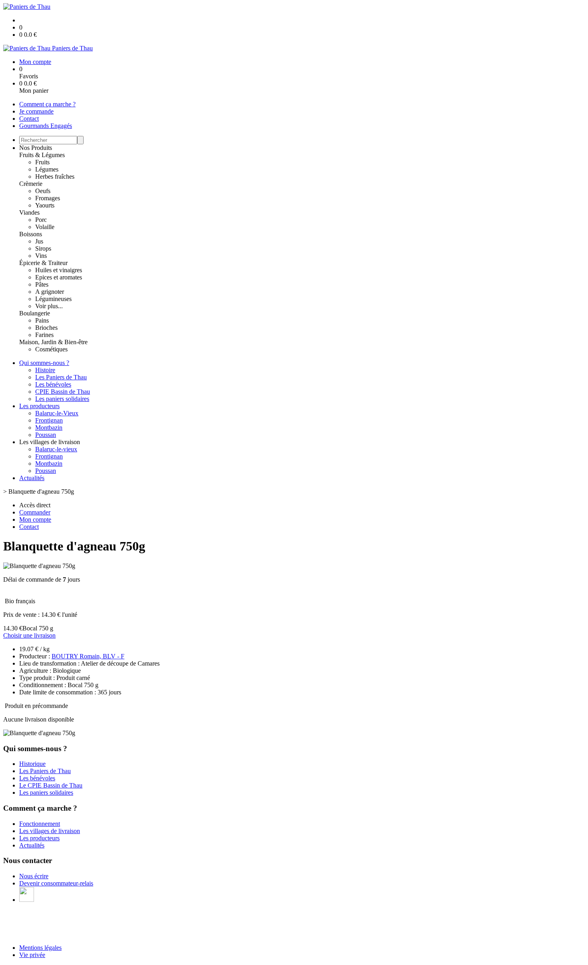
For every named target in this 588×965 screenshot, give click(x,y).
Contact (29, 118)
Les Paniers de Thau (61, 377)
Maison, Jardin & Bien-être (53, 342)
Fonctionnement (39, 823)
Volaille (44, 226)
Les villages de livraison (49, 830)
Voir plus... (49, 306)
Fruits (42, 162)
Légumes (46, 169)
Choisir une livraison (29, 635)
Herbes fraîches (54, 176)
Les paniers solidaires (62, 398)
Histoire (45, 370)
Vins (41, 255)
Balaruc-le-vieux (56, 449)
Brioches (46, 327)
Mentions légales (40, 947)
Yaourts (44, 205)
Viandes (29, 212)
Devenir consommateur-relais (56, 883)
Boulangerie (34, 313)
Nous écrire (33, 876)
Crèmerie (30, 183)
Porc (41, 219)
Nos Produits (35, 147)
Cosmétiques (51, 349)
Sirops (43, 248)
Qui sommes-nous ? (44, 362)
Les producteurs (39, 406)
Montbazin (48, 427)
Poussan (45, 434)
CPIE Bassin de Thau (62, 391)
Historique (32, 763)
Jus (39, 241)
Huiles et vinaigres (58, 270)
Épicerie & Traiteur (43, 262)
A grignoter (49, 291)
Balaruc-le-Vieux (56, 413)
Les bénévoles (53, 384)
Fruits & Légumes (42, 155)
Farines (44, 334)
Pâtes (41, 284)
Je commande (36, 111)
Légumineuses (53, 298)
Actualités (31, 478)
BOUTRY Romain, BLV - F (88, 656)
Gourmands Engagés (45, 125)
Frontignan (49, 420)
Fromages (47, 198)
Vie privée (32, 954)
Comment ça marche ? (47, 104)
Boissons (30, 234)
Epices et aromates (58, 277)
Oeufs (42, 190)
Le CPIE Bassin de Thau (50, 785)
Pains (42, 320)
